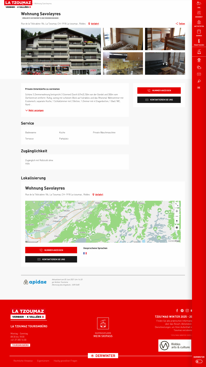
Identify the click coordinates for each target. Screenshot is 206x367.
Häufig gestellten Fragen (65, 360)
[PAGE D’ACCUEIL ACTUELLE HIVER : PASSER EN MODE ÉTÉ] (199, 361)
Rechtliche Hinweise (23, 360)
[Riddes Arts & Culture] (174, 345)
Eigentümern (43, 360)
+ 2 (165, 63)
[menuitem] (18, 4)
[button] (199, 81)
